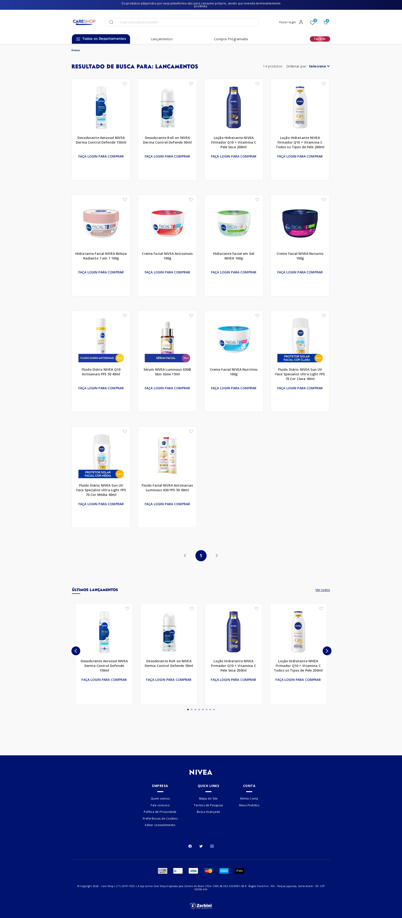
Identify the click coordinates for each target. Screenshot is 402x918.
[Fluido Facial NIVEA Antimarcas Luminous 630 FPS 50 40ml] (167, 455)
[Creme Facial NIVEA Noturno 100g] (300, 223)
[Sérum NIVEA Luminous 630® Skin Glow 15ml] (167, 339)
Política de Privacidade (160, 812)
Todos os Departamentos (104, 38)
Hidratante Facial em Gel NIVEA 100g (233, 255)
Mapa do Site (208, 799)
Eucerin (320, 38)
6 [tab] (206, 709)
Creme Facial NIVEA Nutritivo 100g (234, 371)
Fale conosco (160, 805)
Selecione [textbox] (317, 66)
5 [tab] (203, 709)
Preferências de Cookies (160, 818)
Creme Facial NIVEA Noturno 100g (300, 255)
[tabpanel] (104, 654)
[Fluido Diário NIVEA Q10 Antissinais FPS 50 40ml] (101, 339)
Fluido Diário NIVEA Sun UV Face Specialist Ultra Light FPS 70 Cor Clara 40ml (300, 374)
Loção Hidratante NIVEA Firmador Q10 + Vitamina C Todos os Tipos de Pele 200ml (300, 142)
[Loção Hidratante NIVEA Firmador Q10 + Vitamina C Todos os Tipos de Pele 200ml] (300, 107)
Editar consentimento (160, 825)
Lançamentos (162, 39)
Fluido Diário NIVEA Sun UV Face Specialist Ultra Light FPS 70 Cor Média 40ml (101, 490)
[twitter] (201, 845)
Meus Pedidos (249, 805)
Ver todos (322, 590)
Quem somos (160, 799)
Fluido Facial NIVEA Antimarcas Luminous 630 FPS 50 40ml (167, 487)
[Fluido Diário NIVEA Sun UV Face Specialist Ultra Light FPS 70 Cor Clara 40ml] (300, 339)
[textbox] (186, 22)
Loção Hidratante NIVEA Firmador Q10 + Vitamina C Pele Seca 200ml (233, 142)
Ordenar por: (296, 66)
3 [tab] (195, 709)
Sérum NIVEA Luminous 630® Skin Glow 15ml (167, 371)
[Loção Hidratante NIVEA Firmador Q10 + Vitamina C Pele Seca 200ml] (234, 107)
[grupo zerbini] (201, 906)
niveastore (75, 50)
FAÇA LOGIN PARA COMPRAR (101, 156)
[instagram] (212, 845)
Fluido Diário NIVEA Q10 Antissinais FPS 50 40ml (101, 371)
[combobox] (319, 67)
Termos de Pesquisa (208, 805)
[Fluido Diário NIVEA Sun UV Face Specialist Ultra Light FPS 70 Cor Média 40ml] (101, 455)
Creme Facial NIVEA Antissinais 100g (167, 255)
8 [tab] (214, 709)
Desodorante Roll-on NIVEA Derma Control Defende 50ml (167, 140)
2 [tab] (191, 709)
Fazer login (287, 22)
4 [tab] (199, 709)
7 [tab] (210, 709)
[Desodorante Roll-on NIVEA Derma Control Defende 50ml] (167, 107)
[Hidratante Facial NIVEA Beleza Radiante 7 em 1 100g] (101, 223)
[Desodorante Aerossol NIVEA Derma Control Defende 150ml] (101, 107)
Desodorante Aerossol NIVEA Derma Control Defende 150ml (101, 140)
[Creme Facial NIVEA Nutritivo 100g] (234, 339)
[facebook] (190, 845)
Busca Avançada (208, 812)
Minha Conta (249, 799)
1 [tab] (188, 709)
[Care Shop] (84, 22)
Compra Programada (231, 39)
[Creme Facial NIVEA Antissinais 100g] (167, 223)
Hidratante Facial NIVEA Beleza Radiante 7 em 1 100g (101, 255)
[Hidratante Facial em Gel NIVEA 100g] (234, 223)
